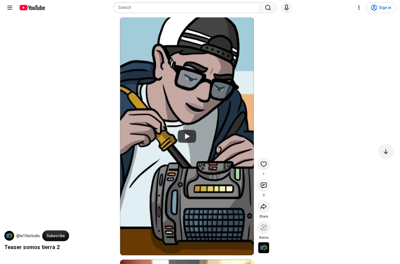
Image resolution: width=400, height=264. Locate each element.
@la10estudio (28, 236)
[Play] (187, 136)
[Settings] (359, 7)
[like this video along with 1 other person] (263, 164)
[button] (9, 236)
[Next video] (385, 151)
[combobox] (188, 7)
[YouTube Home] (32, 7)
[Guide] (10, 7)
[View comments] (263, 185)
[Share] (263, 206)
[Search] (268, 7)
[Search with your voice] (286, 7)
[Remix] (263, 227)
